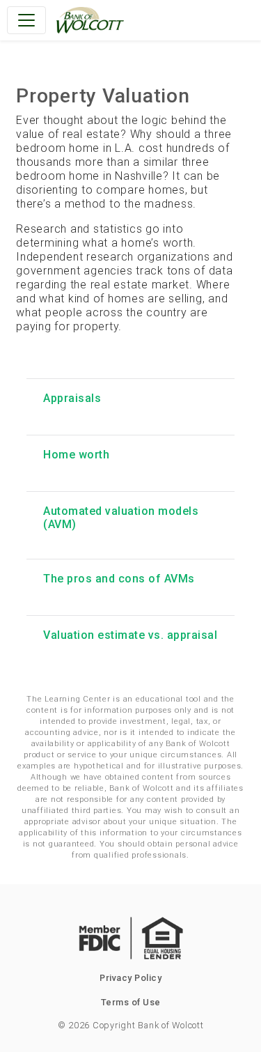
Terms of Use (131, 1002)
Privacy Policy (130, 978)
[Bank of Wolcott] (90, 20)
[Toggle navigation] (26, 20)
